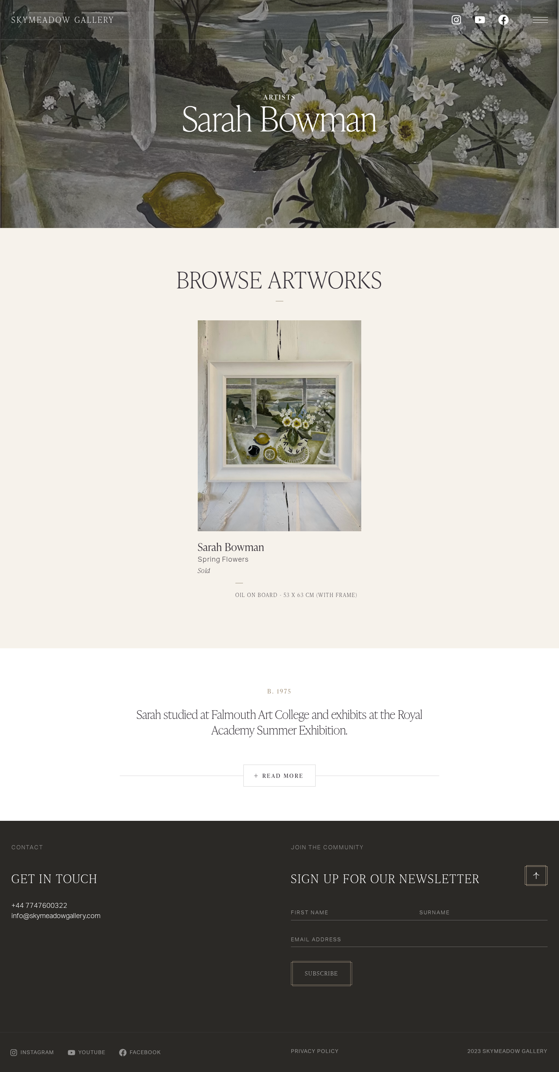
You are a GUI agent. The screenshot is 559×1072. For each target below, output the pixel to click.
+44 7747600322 (39, 906)
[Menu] (540, 20)
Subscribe (321, 973)
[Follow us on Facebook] (503, 19)
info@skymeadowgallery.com (55, 916)
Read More (279, 775)
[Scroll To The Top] (536, 875)
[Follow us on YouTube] (480, 19)
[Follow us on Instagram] (456, 19)
